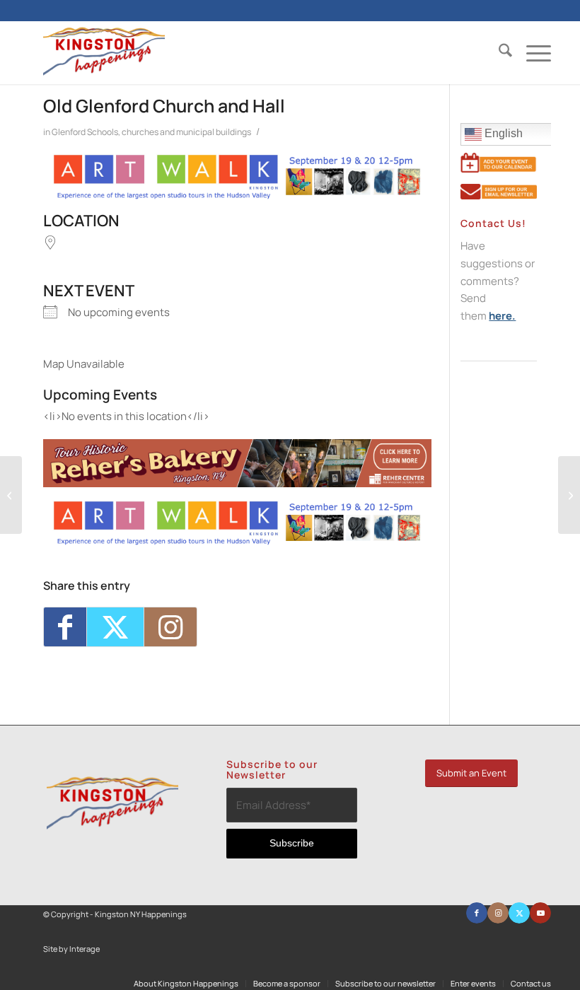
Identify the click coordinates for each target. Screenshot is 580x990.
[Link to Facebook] (476, 913)
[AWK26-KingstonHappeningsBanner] (237, 196)
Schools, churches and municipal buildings (169, 132)
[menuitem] (498, 52)
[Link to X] (519, 913)
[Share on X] (115, 627)
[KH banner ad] (237, 483)
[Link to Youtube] (540, 913)
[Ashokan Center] (11, 495)
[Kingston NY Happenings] (104, 52)
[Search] (498, 52)
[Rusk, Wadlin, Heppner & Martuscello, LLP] (569, 495)
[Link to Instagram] (170, 627)
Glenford (69, 132)
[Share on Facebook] (65, 627)
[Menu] (531, 52)
